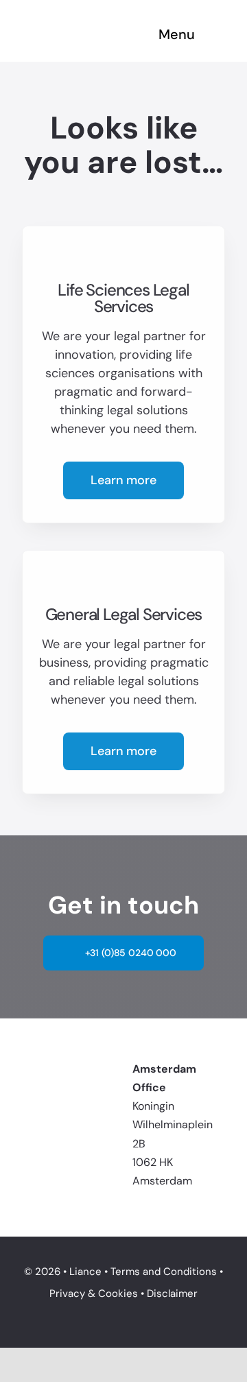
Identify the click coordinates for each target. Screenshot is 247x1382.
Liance (85, 1271)
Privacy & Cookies (93, 1293)
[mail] (49, 1107)
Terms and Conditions (163, 1271)
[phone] (72, 1107)
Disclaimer (172, 1293)
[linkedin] (25, 1107)
